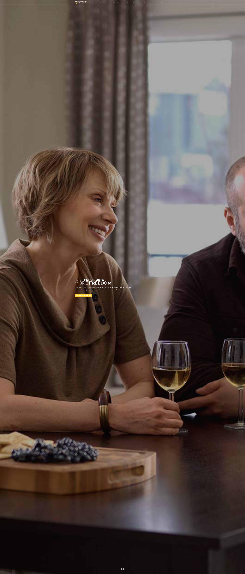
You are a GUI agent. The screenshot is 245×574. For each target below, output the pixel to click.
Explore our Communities (83, 295)
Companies (146, 2)
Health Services (130, 2)
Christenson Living (99, 2)
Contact (162, 2)
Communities (115, 2)
